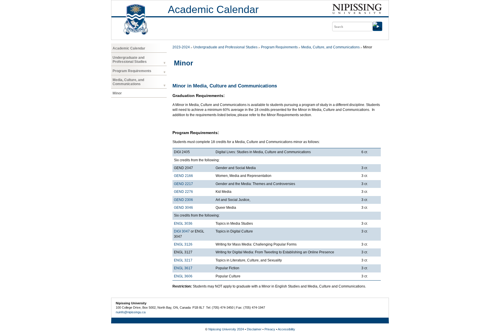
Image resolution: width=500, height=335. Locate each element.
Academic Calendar (213, 9)
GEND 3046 (183, 208)
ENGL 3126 (183, 244)
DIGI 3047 (182, 231)
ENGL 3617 (183, 268)
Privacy (269, 329)
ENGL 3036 (183, 223)
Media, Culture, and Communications (128, 82)
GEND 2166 (183, 176)
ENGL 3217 (183, 260)
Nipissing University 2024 (226, 329)
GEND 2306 (183, 200)
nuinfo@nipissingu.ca (131, 312)
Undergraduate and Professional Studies (130, 60)
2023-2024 (181, 47)
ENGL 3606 (183, 276)
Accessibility (286, 329)
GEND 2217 (183, 184)
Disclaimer (254, 329)
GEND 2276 (183, 192)
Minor (117, 93)
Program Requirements (132, 71)
